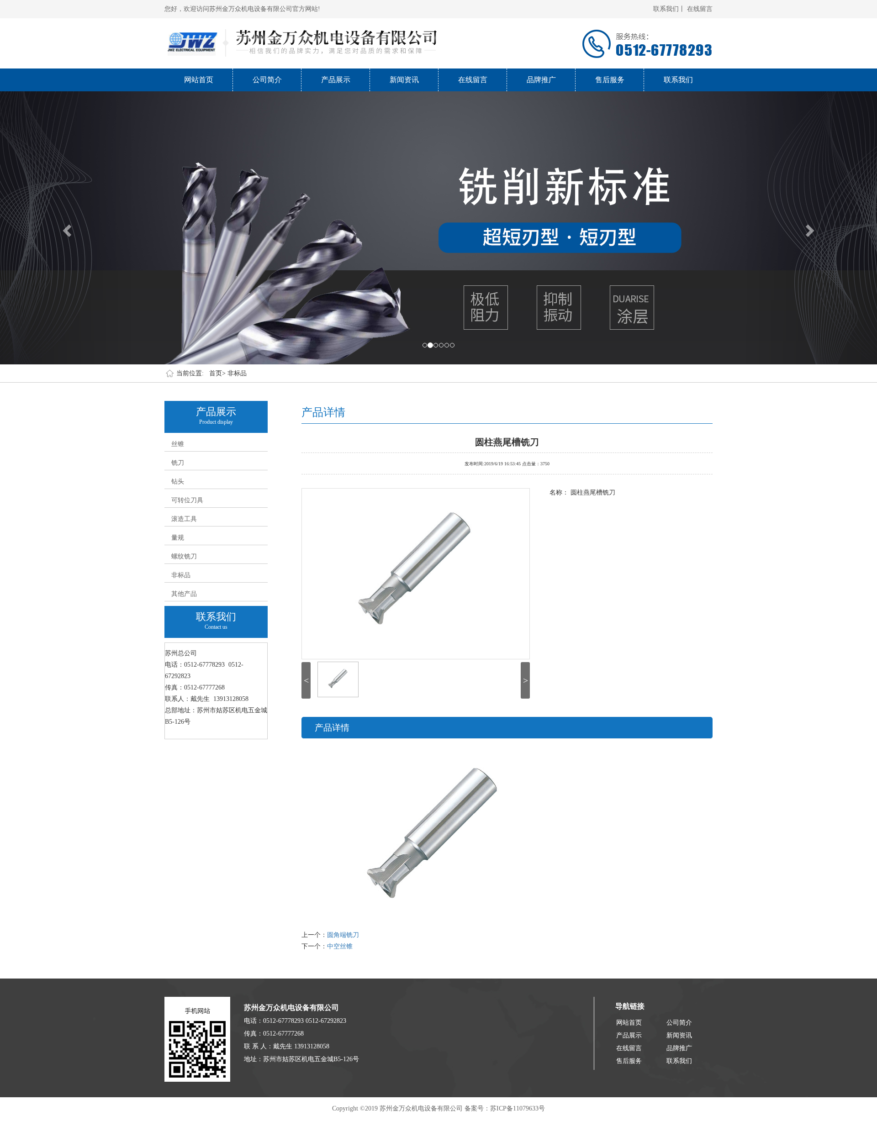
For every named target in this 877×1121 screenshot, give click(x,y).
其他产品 (184, 593)
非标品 (237, 373)
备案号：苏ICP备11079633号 (505, 1108)
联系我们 (678, 80)
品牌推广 (541, 80)
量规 (177, 537)
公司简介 (267, 80)
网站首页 (198, 80)
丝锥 (177, 444)
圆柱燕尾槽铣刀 (507, 441)
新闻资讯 (404, 80)
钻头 (177, 481)
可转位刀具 (187, 500)
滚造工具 (184, 519)
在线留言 (700, 8)
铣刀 (177, 462)
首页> (217, 373)
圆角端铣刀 (343, 935)
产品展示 (335, 80)
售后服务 (609, 80)
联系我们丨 (669, 8)
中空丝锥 (340, 946)
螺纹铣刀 (184, 556)
